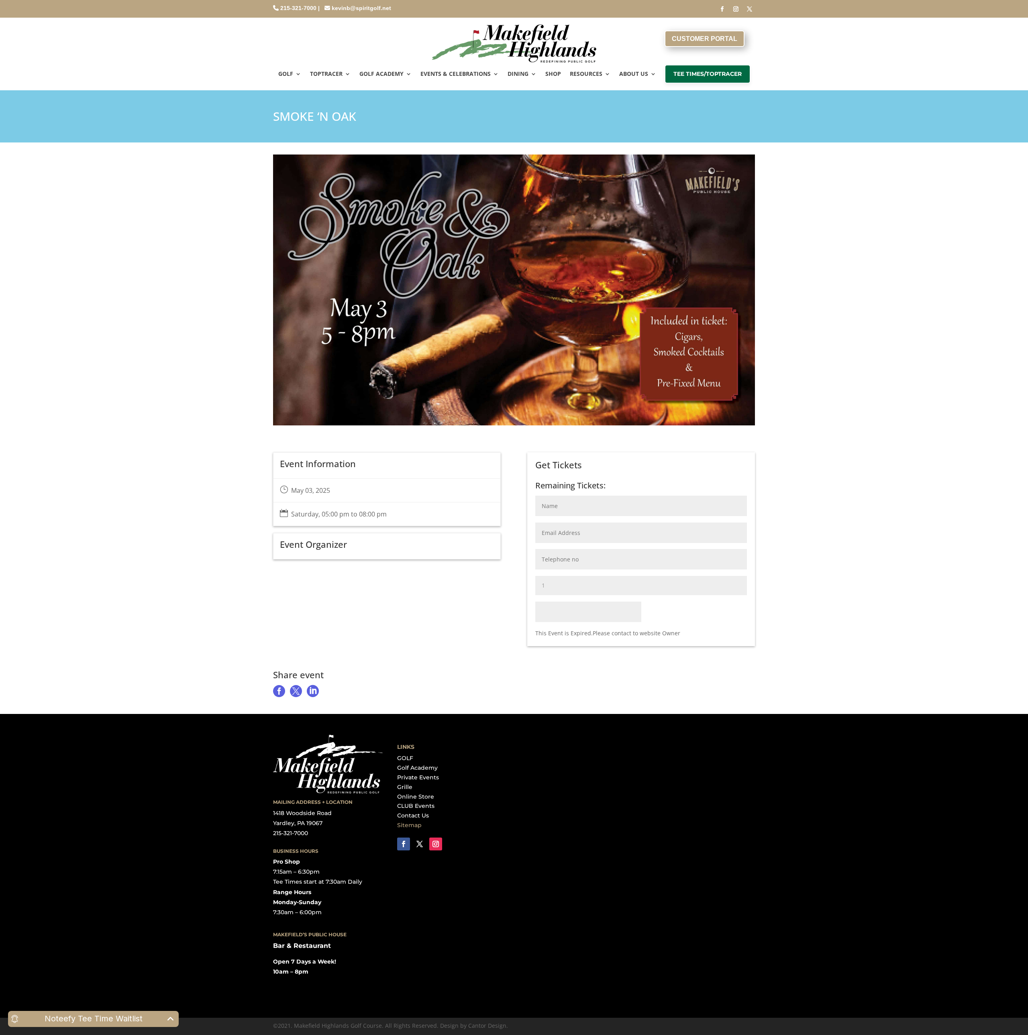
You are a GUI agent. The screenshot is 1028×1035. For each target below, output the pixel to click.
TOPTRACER (326, 74)
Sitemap (409, 825)
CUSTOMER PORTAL (704, 38)
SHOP (553, 74)
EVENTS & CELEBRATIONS (455, 74)
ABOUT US (633, 74)
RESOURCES (586, 74)
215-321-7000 (298, 8)
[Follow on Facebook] (722, 9)
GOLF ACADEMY (381, 74)
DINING (518, 74)
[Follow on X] (749, 9)
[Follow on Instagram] (736, 9)
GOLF (285, 74)
